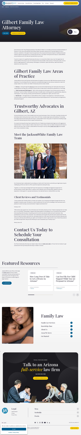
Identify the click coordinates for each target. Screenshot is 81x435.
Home (3, 6)
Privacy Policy (16, 432)
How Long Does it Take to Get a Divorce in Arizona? (40, 278)
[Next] (77, 294)
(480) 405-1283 (55, 126)
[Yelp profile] (47, 422)
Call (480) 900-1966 (40, 374)
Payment (52, 3)
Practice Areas (21, 3)
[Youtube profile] (45, 422)
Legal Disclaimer (14, 411)
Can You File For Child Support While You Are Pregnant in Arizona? (65, 278)
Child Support (59, 288)
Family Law (7, 6)
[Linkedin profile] (42, 422)
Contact (47, 3)
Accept (14, 429)
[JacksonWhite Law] (9, 3)
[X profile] (37, 422)
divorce (32, 86)
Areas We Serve (28, 3)
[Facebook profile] (35, 422)
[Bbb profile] (49, 422)
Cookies (10, 432)
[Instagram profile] (39, 422)
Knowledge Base (37, 3)
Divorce (32, 288)
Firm (43, 3)
